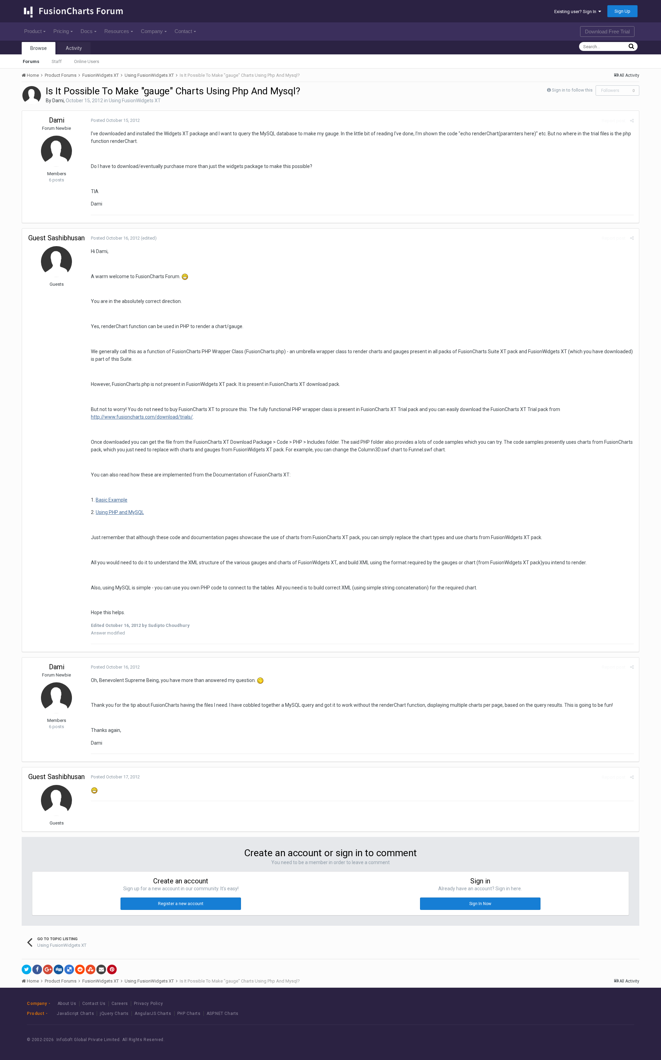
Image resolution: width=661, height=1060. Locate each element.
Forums (31, 61)
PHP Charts (189, 1013)
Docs (87, 31)
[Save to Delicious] (69, 969)
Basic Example (111, 500)
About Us (66, 1003)
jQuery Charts (114, 1013)
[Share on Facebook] (37, 969)
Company (152, 31)
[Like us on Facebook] (585, 1039)
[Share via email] (101, 969)
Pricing (61, 31)
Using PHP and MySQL (120, 512)
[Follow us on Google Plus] (616, 1039)
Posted (115, 120)
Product (33, 31)
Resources (116, 31)
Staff (57, 61)
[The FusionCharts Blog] (570, 1039)
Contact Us (94, 1003)
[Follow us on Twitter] (601, 1039)
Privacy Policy (148, 1003)
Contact (183, 31)
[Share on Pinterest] (112, 969)
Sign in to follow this (572, 90)
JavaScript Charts (75, 1013)
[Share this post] (632, 120)
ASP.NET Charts (223, 1013)
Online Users (86, 61)
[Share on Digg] (58, 969)
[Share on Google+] (48, 969)
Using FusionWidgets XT (135, 100)
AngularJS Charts (153, 1013)
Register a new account (180, 903)
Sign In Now (480, 903)
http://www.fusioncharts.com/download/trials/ (142, 417)
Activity (74, 48)
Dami (58, 100)
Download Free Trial (607, 31)
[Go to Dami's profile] (31, 95)
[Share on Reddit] (80, 969)
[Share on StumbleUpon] (90, 969)
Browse (38, 48)
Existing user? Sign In (576, 11)
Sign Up (622, 11)
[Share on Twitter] (26, 969)
